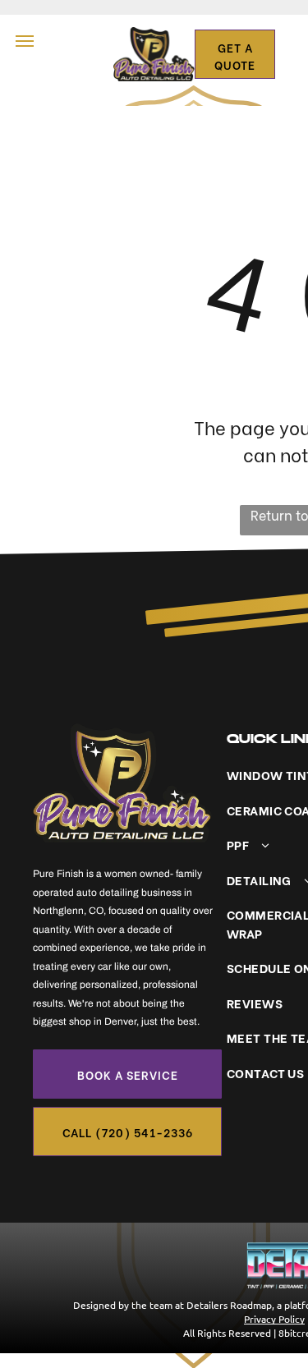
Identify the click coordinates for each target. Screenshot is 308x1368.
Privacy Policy (274, 1318)
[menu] (24, 41)
